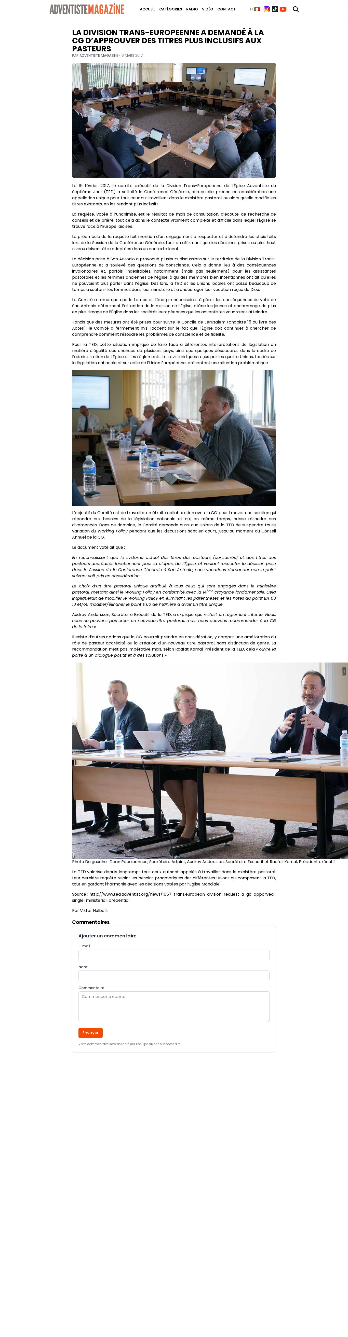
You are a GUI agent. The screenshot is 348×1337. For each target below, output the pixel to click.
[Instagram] (267, 9)
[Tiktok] (275, 9)
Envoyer (91, 1033)
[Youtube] (283, 9)
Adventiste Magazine (99, 55)
